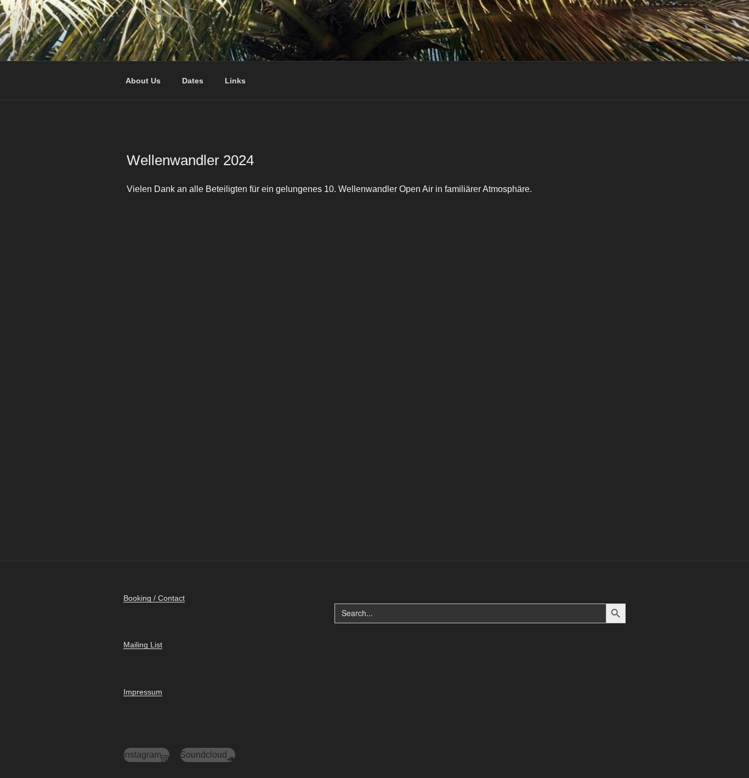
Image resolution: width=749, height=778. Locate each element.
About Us (143, 80)
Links (235, 80)
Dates (192, 80)
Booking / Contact (154, 598)
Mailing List (142, 644)
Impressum (142, 691)
